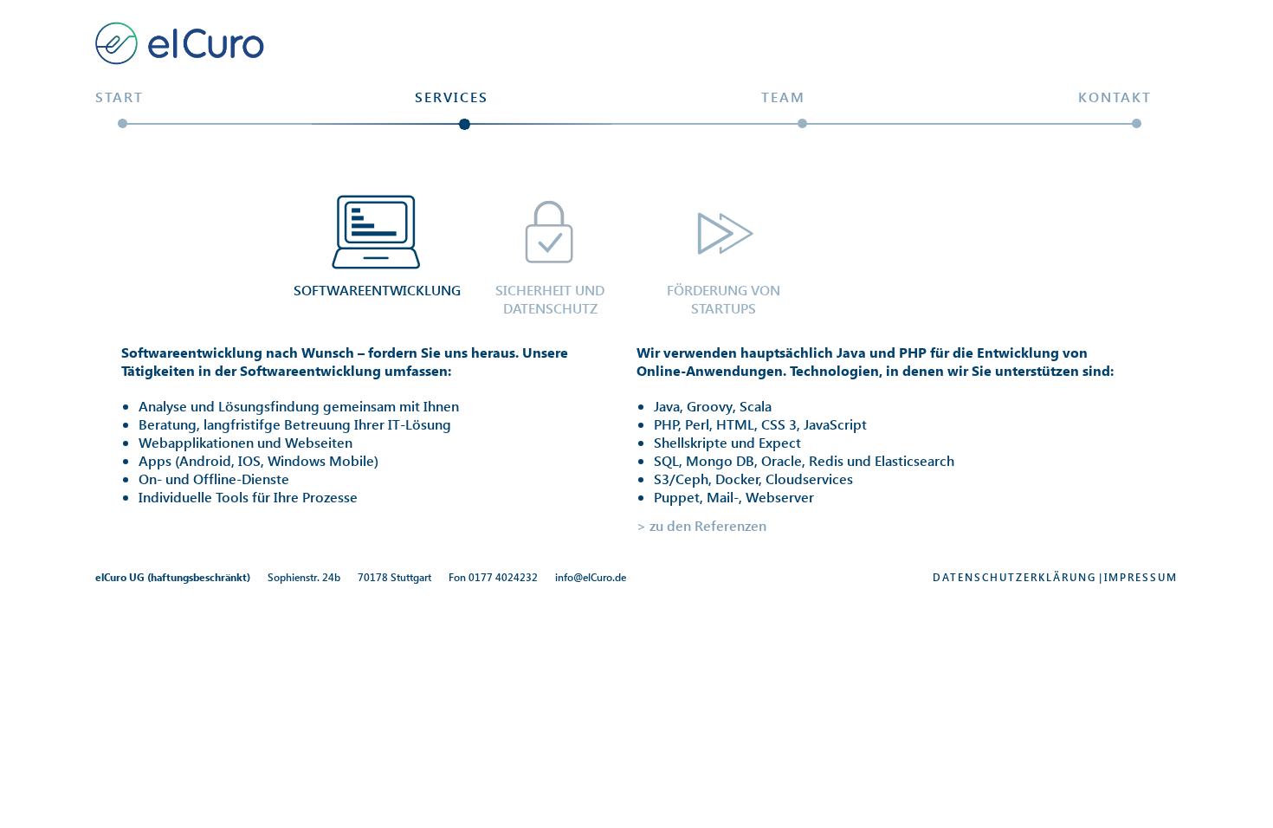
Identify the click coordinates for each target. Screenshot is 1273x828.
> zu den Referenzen (701, 525)
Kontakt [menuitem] (1115, 96)
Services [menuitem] (451, 96)
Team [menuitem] (783, 96)
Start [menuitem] (119, 96)
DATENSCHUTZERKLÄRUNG (1014, 577)
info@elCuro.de (590, 577)
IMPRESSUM (1141, 577)
